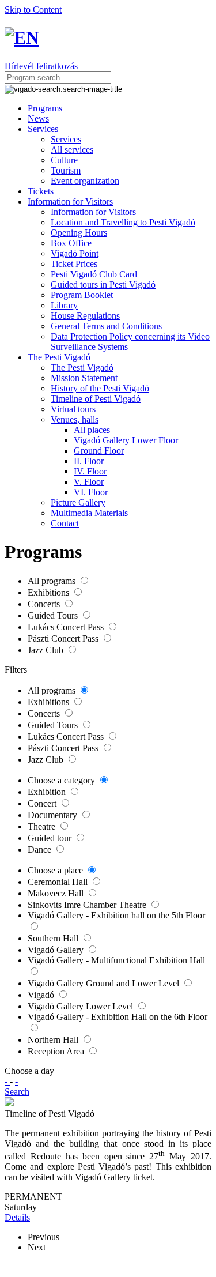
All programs (53, 581)
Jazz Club (47, 650)
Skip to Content (33, 9)
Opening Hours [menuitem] (79, 233)
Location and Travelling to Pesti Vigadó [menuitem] (123, 222)
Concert (43, 803)
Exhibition (48, 792)
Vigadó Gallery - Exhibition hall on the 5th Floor (116, 915)
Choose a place (56, 870)
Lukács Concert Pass (67, 627)
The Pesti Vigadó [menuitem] (82, 367)
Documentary (53, 815)
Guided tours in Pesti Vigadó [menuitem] (103, 284)
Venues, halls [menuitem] (74, 419)
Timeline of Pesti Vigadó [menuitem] (96, 399)
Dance (41, 849)
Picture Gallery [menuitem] (78, 502)
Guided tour (51, 838)
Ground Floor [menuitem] (99, 450)
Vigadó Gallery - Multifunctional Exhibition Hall (116, 960)
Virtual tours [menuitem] (73, 409)
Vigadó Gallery (57, 950)
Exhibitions (49, 592)
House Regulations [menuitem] (85, 316)
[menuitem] (45, 108)
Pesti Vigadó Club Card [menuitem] (94, 274)
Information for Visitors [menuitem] (93, 212)
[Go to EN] (22, 37)
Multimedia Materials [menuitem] (89, 513)
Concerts (45, 604)
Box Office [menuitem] (71, 243)
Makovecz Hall (57, 893)
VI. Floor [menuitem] (91, 492)
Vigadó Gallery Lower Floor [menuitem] (126, 440)
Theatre (43, 826)
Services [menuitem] (66, 139)
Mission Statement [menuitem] (84, 378)
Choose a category (62, 780)
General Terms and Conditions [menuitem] (106, 326)
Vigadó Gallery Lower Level (81, 1006)
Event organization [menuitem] (85, 181)
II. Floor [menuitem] (89, 461)
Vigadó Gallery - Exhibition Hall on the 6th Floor (117, 1017)
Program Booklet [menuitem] (82, 295)
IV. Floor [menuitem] (90, 471)
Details (17, 1217)
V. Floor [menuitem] (89, 482)
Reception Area (57, 1051)
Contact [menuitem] (65, 523)
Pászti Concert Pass (64, 638)
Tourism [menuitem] (66, 170)
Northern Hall (54, 1040)
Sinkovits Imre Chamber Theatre (88, 905)
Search (17, 1092)
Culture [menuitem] (64, 160)
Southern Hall (54, 938)
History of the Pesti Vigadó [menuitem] (100, 388)
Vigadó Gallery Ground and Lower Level (104, 983)
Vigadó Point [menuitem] (74, 253)
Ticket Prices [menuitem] (74, 264)
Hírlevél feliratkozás (41, 66)
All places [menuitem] (92, 430)
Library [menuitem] (64, 305)
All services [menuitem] (72, 150)
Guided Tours (54, 615)
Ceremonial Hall (59, 882)
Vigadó (42, 995)
